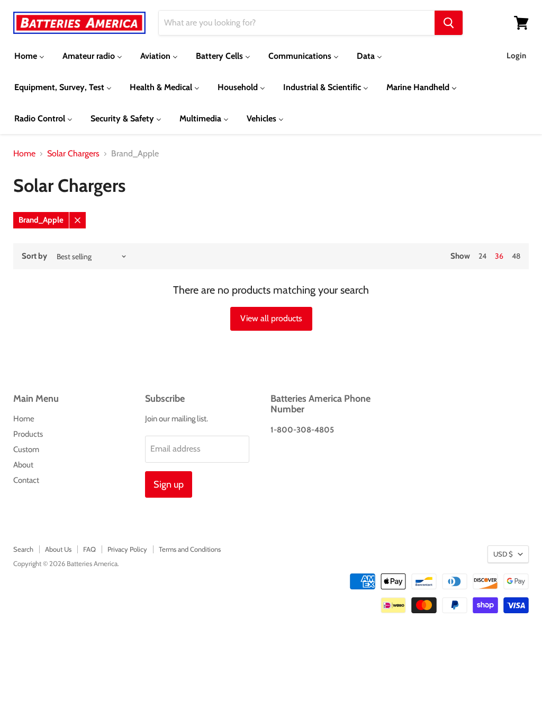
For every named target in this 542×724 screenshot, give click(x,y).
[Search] (449, 23)
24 (482, 256)
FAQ (89, 549)
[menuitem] (29, 56)
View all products (271, 318)
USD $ (503, 554)
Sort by (34, 256)
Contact (26, 480)
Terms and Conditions (190, 549)
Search (23, 549)
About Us (58, 549)
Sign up (168, 484)
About (23, 465)
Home (24, 153)
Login (516, 55)
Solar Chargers (73, 153)
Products (28, 434)
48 (516, 256)
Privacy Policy (127, 549)
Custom (26, 449)
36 (499, 256)
